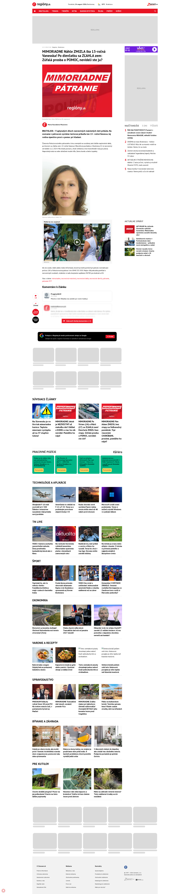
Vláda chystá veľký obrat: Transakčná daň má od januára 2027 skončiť (75, 630)
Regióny (54, 47)
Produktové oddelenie (101, 874)
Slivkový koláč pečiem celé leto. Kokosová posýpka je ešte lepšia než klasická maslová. (111, 668)
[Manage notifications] (3, 890)
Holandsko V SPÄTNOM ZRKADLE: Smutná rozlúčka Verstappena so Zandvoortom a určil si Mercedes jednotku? (112, 588)
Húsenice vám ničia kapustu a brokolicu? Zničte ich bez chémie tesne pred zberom (76, 794)
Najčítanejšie (132, 125)
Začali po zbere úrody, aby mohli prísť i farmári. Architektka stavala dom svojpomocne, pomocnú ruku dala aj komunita (46, 753)
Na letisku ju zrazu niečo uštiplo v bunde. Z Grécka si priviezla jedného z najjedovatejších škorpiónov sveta (112, 549)
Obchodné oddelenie (101, 877)
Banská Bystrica (87, 11)
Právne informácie (42, 871)
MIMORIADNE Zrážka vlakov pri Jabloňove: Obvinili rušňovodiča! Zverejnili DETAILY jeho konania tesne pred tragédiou (88, 707)
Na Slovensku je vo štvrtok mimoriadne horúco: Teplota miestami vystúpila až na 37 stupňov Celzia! (41, 428)
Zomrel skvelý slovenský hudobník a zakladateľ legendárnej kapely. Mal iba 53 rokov (141, 153)
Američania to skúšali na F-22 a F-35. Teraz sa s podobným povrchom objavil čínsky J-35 (65, 508)
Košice (118, 11)
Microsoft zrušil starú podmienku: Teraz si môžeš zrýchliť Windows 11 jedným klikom (111, 508)
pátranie (106, 278)
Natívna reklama (71, 887)
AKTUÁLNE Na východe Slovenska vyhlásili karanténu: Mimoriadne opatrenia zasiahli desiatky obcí (146, 230)
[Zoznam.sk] (130, 880)
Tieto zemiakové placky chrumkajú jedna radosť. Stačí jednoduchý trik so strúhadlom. (88, 668)
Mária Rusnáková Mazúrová (57, 125)
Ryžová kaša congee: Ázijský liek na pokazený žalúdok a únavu (42, 667)
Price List (68, 884)
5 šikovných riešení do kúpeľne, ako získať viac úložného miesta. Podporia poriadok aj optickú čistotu (107, 753)
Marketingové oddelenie (102, 884)
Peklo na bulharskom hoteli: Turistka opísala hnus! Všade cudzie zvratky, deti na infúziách (112, 705)
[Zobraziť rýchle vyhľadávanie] (155, 11)
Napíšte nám (40, 884)
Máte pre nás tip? (100, 887)
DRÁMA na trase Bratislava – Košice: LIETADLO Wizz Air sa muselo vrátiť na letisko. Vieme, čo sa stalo (141, 144)
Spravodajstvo (99, 871)
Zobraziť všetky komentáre (78, 321)
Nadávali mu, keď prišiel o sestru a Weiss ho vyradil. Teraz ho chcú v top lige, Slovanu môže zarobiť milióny (88, 549)
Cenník (68, 880)
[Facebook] (125, 867)
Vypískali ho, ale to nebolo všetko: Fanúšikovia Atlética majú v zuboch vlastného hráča (42, 588)
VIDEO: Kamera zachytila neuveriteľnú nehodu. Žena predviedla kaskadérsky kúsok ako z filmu (42, 549)
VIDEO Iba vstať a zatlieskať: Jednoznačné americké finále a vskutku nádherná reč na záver (89, 587)
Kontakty (98, 866)
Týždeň (154, 125)
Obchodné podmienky (72, 877)
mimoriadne (56, 278)
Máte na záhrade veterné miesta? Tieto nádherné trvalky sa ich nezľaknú (107, 794)
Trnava (55, 11)
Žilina (100, 11)
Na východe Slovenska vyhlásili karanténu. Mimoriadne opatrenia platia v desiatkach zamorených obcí (64, 549)
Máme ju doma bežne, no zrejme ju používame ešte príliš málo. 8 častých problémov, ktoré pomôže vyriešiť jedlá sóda (77, 753)
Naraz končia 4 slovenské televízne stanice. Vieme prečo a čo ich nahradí (140, 170)
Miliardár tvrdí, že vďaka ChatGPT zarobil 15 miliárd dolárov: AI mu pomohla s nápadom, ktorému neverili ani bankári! (107, 631)
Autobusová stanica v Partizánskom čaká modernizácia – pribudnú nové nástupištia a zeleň (145, 242)
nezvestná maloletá (68, 278)
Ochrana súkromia (42, 874)
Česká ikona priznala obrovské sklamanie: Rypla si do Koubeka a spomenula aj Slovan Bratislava (64, 588)
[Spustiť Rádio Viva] (141, 47)
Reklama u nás (70, 871)
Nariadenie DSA (41, 887)
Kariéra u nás (41, 880)
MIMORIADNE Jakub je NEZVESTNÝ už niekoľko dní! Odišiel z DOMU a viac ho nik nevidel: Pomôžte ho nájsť (65, 428)
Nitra (74, 11)
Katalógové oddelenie (101, 880)
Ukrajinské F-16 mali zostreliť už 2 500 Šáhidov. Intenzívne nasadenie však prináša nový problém (41, 509)
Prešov (110, 11)
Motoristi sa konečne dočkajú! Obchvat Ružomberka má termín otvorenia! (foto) (45, 630)
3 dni (144, 125)
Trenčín (65, 11)
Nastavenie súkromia (43, 877)
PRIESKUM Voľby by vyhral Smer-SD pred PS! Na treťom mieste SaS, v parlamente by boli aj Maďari (42, 706)
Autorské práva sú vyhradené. (133, 875)
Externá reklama (71, 874)
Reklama (69, 866)
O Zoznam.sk (41, 866)
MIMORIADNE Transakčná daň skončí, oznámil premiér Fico (65, 704)
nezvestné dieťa (83, 278)
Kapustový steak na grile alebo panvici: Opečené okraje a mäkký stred (65, 667)
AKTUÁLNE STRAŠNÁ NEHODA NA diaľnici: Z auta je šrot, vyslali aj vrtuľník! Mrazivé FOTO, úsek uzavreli (142, 162)
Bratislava (43, 11)
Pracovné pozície (44, 452)
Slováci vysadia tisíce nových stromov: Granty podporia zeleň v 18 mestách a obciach (145, 252)
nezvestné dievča (96, 278)
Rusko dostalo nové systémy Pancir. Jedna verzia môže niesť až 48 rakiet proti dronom (88, 508)
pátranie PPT (47, 281)
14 (36, 298)
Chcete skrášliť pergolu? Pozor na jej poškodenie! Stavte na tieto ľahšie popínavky (46, 794)
